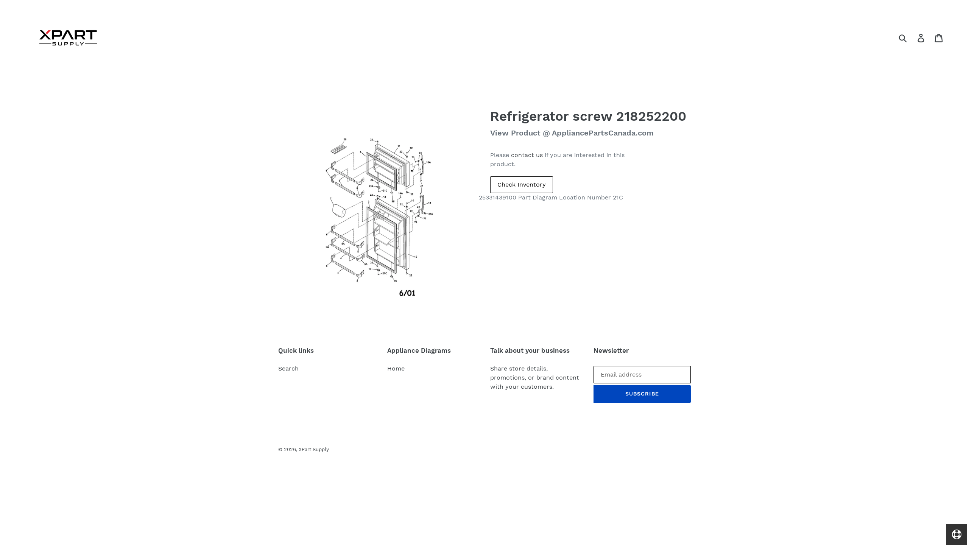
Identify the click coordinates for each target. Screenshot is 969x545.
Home (396, 368)
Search (288, 368)
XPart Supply (314, 449)
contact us (527, 155)
